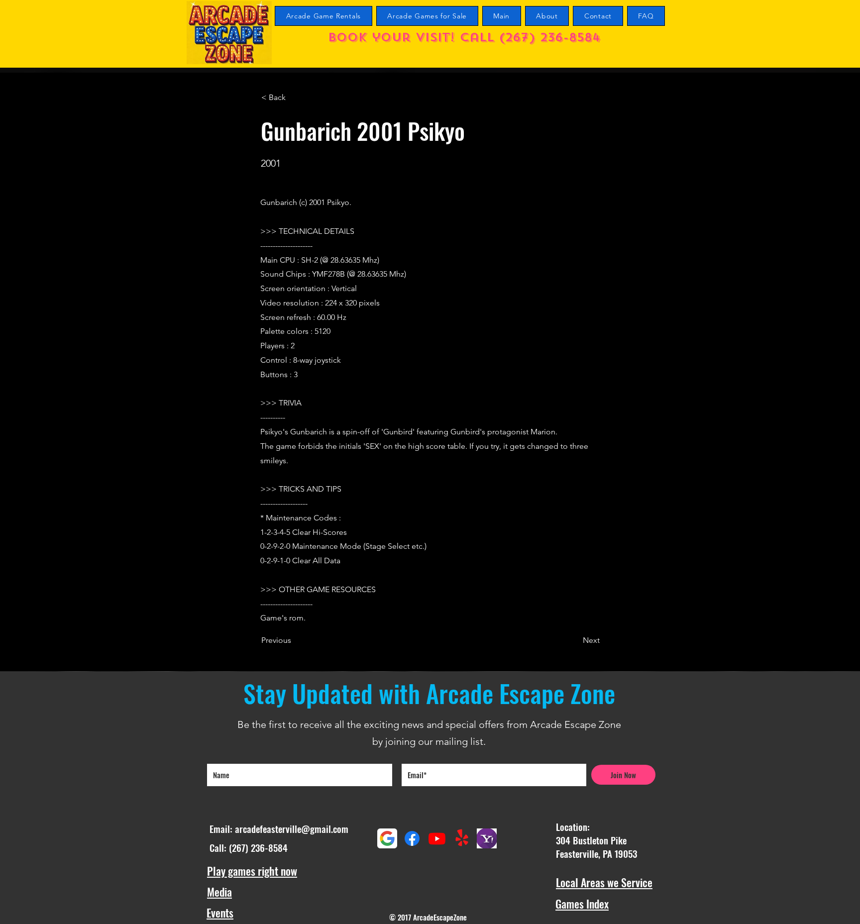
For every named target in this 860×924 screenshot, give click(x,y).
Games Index (582, 904)
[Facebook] (412, 838)
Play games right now (252, 871)
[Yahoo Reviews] (487, 838)
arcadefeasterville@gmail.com (291, 828)
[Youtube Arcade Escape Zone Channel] (437, 838)
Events (220, 913)
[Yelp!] (462, 838)
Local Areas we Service (604, 882)
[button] (294, 97)
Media (219, 892)
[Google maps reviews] (387, 838)
